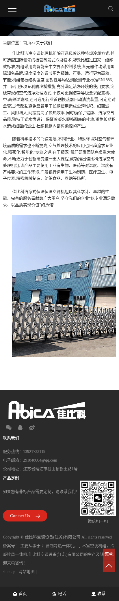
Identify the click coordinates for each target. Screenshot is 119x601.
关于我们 (44, 43)
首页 (27, 43)
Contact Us (20, 515)
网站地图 (26, 572)
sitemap (9, 572)
